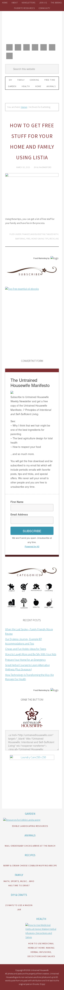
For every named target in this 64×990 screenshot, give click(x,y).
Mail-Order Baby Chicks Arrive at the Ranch (30, 845)
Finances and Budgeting (34, 234)
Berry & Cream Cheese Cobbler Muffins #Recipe (30, 865)
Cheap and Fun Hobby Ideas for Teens (25, 649)
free (28, 238)
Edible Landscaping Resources (30, 826)
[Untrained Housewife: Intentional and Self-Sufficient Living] (32, 728)
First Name (16, 502)
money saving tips (40, 238)
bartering (20, 238)
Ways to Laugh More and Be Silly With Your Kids (30, 654)
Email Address (19, 514)
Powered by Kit (32, 546)
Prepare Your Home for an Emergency (25, 659)
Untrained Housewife (32, 27)
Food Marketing (40, 258)
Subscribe (32, 530)
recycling (54, 238)
